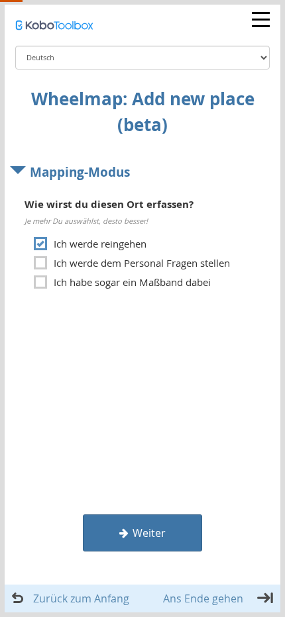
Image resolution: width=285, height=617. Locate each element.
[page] (142, 227)
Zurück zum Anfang (81, 598)
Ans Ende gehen (203, 598)
